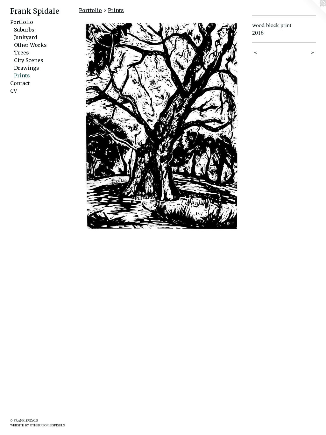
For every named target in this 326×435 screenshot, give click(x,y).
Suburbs (24, 29)
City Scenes (28, 60)
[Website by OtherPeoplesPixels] (313, 12)
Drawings (26, 68)
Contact (20, 83)
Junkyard (25, 37)
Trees (21, 52)
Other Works (30, 45)
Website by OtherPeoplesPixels (37, 425)
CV (13, 91)
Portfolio (21, 22)
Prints (22, 75)
